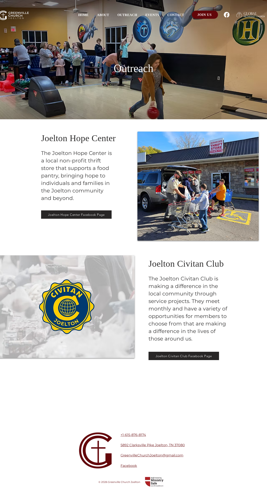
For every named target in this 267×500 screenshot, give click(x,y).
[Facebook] (226, 15)
